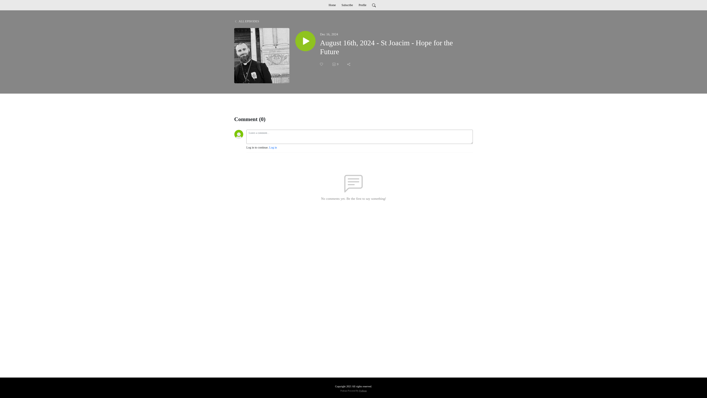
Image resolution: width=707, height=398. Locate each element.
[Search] (374, 5)
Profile (362, 5)
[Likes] (322, 64)
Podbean (363, 391)
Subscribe (347, 5)
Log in (273, 147)
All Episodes (248, 21)
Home (332, 5)
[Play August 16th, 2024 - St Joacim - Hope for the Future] (305, 41)
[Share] (349, 64)
